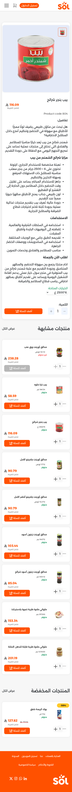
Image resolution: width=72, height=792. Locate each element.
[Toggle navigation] (6, 5)
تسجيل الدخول (29, 5)
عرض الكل (8, 328)
